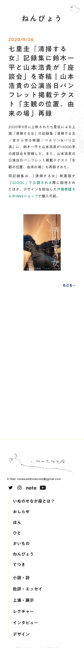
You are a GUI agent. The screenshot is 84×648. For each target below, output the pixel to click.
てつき (19, 565)
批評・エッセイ (27, 589)
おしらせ (21, 512)
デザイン (21, 634)
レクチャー (23, 611)
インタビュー (25, 623)
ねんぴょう (23, 554)
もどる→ (69, 285)
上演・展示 (23, 600)
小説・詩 (21, 578)
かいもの (21, 543)
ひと (17, 533)
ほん (17, 522)
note (31, 487)
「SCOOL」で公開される (30, 182)
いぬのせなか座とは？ (34, 501)
